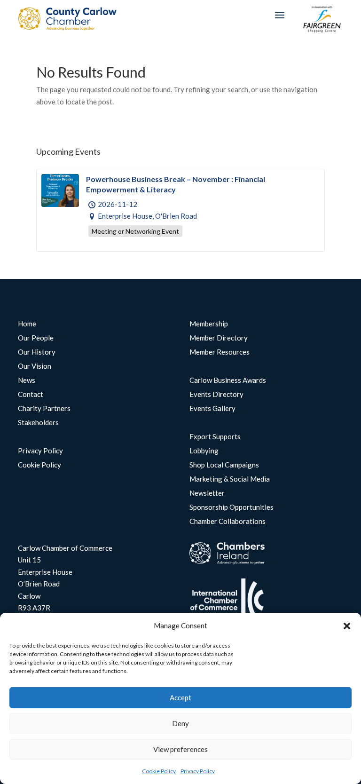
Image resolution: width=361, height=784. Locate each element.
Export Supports (215, 437)
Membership (208, 324)
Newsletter (207, 493)
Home (27, 324)
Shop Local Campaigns (224, 465)
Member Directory (218, 338)
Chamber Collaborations (227, 521)
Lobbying (204, 451)
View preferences (180, 749)
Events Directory (216, 394)
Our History (36, 352)
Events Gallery (212, 408)
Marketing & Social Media (229, 479)
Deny (180, 723)
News (26, 380)
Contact (30, 394)
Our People (36, 338)
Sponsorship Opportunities (231, 507)
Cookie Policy (159, 771)
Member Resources (219, 352)
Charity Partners (44, 408)
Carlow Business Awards (227, 380)
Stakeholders (38, 423)
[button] (347, 626)
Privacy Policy (197, 771)
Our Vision (34, 366)
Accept (180, 697)
